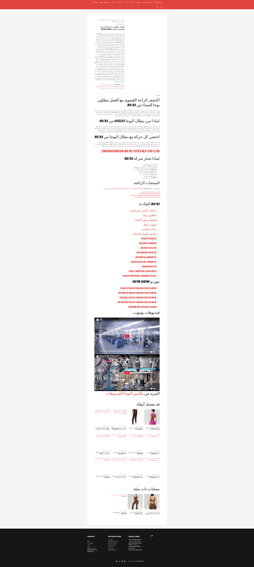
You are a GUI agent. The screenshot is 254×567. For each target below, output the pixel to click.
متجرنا (104, 188)
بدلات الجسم (113, 2)
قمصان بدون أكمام (129, 2)
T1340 (127, 188)
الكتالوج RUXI (132, 548)
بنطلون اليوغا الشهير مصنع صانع (116, 88)
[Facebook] (124, 561)
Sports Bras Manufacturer (135, 543)
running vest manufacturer (137, 302)
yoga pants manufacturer (138, 288)
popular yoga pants (117, 86)
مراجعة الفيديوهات (112, 544)
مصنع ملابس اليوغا (159, 2)
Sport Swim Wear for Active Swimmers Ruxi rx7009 (147, 197)
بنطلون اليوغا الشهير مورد (104, 88)
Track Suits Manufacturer (135, 546)
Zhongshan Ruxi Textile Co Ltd (131, 151)
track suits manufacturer (137, 297)
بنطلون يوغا (138, 2)
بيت (88, 539)
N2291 (138, 188)
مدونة (157, 7)
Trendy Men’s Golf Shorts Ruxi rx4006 (150, 192)
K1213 (112, 188)
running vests (146, 252)
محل (88, 541)
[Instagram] (119, 561)
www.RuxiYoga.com (142, 307)
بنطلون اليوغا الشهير (108, 86)
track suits (148, 248)
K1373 (119, 188)
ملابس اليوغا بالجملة (104, 2)
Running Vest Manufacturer (135, 549)
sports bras (147, 243)
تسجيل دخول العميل (91, 548)
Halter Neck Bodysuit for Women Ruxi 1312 (149, 193)
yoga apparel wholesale (139, 275)
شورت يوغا (120, 2)
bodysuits (149, 266)
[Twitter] (122, 561)
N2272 (123, 188)
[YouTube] (116, 561)
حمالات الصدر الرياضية (148, 2)
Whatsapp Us (90, 551)
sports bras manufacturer (137, 293)
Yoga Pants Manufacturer (135, 539)
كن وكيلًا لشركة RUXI (133, 544)
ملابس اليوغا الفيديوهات (125, 393)
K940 (135, 188)
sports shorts (145, 257)
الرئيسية (122, 20)
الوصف (158, 95)
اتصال (161, 7)
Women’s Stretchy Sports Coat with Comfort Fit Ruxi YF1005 (145, 195)
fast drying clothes (142, 271)
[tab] (158, 95)
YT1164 (131, 188)
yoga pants (148, 238)
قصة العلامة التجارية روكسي (135, 541)
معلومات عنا (95, 2)
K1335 (116, 188)
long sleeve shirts (143, 262)
